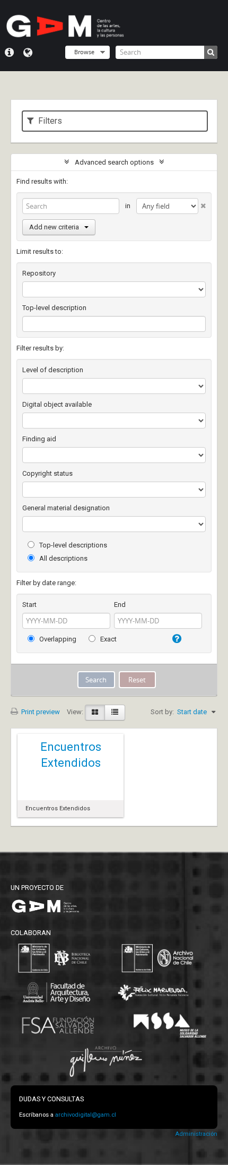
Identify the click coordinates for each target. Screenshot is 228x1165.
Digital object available (57, 404)
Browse (84, 52)
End (120, 605)
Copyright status (47, 473)
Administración (196, 1133)
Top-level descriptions (72, 545)
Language (28, 52)
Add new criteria (54, 227)
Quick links (9, 52)
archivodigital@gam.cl (85, 1114)
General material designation (66, 508)
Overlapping (57, 639)
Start (29, 605)
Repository (39, 273)
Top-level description (54, 308)
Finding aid (39, 439)
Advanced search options (114, 162)
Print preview (40, 712)
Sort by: (162, 712)
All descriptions (62, 558)
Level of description (52, 370)
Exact (108, 639)
